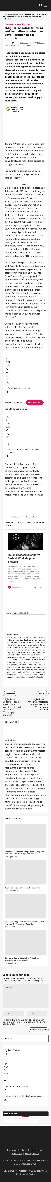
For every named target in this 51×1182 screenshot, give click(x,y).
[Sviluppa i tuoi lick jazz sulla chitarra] (25, 872)
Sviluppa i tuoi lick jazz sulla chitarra (22, 888)
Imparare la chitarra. (17, 24)
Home (5, 14)
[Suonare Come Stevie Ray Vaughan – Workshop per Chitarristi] (25, 942)
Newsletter (21, 1170)
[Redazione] (24, 631)
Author (8, 613)
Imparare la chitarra (15, 14)
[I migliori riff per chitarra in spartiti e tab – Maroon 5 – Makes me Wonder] (25, 906)
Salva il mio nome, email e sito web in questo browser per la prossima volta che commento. (24, 1022)
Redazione (24, 43)
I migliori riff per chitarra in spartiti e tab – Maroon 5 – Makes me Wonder (25, 923)
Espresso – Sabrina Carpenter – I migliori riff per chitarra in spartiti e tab (24, 853)
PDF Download (34, 402)
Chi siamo (9, 1170)
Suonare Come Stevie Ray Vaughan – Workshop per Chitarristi (23, 959)
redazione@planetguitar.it (25, 1153)
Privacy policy (36, 1170)
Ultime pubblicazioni (21, 613)
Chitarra (41, 43)
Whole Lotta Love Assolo (15, 402)
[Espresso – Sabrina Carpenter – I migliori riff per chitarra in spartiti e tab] (25, 836)
